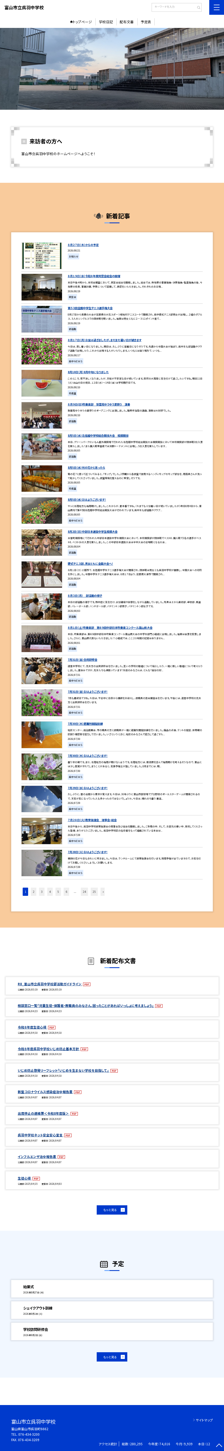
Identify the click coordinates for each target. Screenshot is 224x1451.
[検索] (197, 8)
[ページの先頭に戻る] (219, 1446)
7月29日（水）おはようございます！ (88, 788)
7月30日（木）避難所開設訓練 (85, 724)
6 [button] (66, 892)
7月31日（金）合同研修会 (82, 660)
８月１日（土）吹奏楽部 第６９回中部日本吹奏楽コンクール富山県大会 (110, 627)
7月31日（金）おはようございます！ (88, 692)
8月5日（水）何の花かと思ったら (86, 467)
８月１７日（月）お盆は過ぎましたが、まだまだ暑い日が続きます (105, 340)
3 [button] (42, 892)
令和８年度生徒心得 (32, 1027)
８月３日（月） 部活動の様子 (85, 595)
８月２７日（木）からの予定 (83, 245)
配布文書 (127, 21)
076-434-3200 (29, 1434)
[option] (112, 69)
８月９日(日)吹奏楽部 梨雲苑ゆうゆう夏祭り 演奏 (99, 404)
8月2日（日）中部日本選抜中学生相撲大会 (92, 531)
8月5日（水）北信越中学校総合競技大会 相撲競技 (98, 435)
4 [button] (50, 892)
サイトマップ (204, 1420)
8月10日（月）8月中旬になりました (88, 372)
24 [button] (84, 892)
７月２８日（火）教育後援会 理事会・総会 (92, 820)
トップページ (82, 21)
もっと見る (110, 1209)
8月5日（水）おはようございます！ (87, 499)
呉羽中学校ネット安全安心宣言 (40, 1135)
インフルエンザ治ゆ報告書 (37, 1156)
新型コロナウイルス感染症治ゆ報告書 (45, 1091)
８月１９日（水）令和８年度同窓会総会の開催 (94, 276)
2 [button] (33, 892)
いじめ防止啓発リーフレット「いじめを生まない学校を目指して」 (64, 1070)
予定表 (146, 21)
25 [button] (94, 892)
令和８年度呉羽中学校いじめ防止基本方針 (49, 1048)
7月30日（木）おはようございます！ (88, 756)
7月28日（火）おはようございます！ (88, 852)
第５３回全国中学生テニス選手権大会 (90, 308)
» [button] (103, 892)
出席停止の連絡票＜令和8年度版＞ (44, 1113)
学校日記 (106, 21)
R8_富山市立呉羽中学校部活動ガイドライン (50, 983)
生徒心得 (25, 1178)
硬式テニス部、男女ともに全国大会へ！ (90, 563)
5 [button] (58, 892)
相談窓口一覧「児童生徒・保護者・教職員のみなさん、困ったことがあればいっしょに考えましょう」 (86, 1005)
